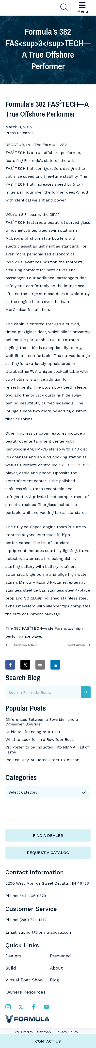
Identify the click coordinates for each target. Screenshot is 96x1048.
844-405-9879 (32, 895)
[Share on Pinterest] (70, 664)
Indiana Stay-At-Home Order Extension (42, 759)
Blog (54, 979)
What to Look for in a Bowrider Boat (39, 739)
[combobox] (48, 792)
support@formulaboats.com (45, 932)
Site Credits (23, 1032)
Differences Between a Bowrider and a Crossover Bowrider (41, 721)
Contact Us (48, 1041)
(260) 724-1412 (33, 919)
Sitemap (44, 1032)
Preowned (60, 955)
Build (10, 968)
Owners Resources (25, 992)
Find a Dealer (48, 835)
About (56, 968)
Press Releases (19, 132)
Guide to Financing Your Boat (32, 731)
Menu (82, 11)
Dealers (13, 955)
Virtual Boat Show (24, 979)
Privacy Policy (66, 1032)
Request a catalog (48, 852)
